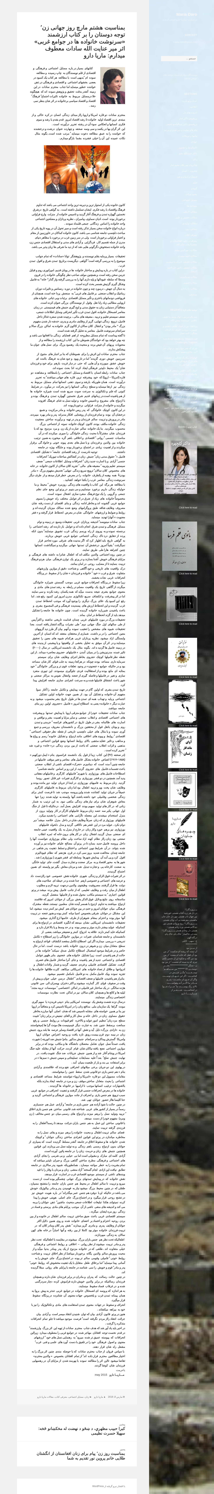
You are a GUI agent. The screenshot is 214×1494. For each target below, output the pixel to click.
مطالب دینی (191, 229)
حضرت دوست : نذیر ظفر (184, 380)
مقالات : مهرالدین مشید (185, 250)
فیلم (195, 182)
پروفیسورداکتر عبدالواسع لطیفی (181, 124)
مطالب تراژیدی (189, 223)
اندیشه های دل (190, 112)
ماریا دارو (98, 1397)
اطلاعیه (193, 106)
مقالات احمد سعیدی (187, 256)
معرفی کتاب (191, 235)
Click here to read (188, 507)
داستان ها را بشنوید (188, 147)
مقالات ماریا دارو (189, 288)
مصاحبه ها (192, 206)
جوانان (194, 141)
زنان (195, 159)
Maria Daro (186, 14)
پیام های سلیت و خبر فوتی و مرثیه (180, 130)
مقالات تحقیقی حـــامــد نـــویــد (181, 262)
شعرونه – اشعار (189, 171)
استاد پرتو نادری (189, 101)
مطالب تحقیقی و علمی (186, 217)
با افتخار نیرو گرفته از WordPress (108, 1486)
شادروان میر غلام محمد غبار (183, 165)
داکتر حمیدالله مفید (188, 153)
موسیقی (193, 294)
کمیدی (194, 188)
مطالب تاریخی (190, 211)
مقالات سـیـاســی (188, 277)
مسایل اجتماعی (189, 200)
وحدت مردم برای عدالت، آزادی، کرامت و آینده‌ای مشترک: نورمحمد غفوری (180, 398)
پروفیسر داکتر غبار (188, 118)
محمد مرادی (191, 194)
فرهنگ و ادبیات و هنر (187, 176)
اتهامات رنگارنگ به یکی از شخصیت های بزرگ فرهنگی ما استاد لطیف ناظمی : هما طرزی (180, 361)
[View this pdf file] (177, 507)
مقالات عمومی (190, 283)
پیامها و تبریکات (189, 136)
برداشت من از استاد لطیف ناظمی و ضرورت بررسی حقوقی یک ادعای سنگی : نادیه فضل (180, 329)
